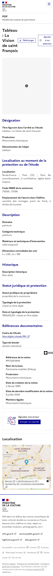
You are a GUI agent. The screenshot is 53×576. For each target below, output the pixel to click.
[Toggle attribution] (47, 481)
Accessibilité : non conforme (13, 547)
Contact (33, 547)
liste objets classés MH (14, 336)
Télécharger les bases (14, 552)
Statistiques (31, 552)
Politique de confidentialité (28, 564)
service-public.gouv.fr (29, 533)
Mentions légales (9, 564)
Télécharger (28, 40)
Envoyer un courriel (29, 421)
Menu (49, 4)
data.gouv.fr (31, 539)
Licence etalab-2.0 (33, 569)
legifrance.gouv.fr (10, 539)
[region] (26, 467)
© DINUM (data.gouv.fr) (25, 481)
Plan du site (16, 557)
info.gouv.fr (8, 533)
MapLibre (8, 481)
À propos (45, 547)
